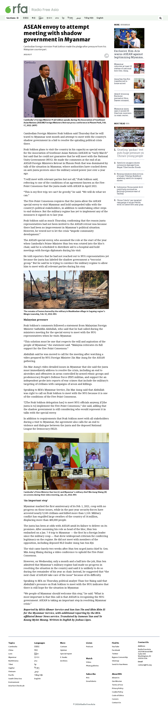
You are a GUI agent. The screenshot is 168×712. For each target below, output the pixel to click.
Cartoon (63, 646)
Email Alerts (91, 681)
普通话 (25, 18)
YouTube (115, 646)
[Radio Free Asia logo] (31, 8)
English (100, 18)
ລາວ (57, 18)
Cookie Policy (117, 692)
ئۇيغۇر (78, 18)
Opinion (63, 650)
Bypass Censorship (120, 657)
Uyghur (11, 668)
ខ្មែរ (63, 18)
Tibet (10, 664)
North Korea (13, 661)
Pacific (11, 675)
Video (88, 662)
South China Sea (15, 678)
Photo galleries (92, 666)
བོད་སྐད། (70, 18)
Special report (66, 654)
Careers (115, 699)
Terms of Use (117, 685)
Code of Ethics (118, 695)
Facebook (116, 650)
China (10, 650)
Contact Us (116, 702)
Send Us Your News (120, 664)
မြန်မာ (41, 18)
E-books (63, 657)
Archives (63, 661)
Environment (13, 682)
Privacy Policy (117, 688)
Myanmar (12, 657)
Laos (10, 654)
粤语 (33, 18)
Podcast (89, 646)
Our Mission (117, 681)
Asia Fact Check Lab (16, 686)
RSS (87, 678)
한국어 (49, 18)
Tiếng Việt (88, 18)
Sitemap (115, 661)
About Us (115, 678)
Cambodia (12, 646)
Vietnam (12, 671)
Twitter (115, 654)
